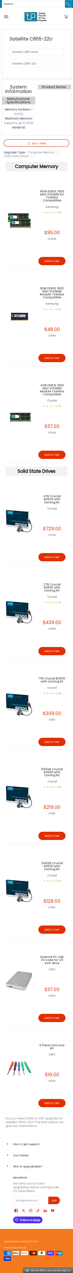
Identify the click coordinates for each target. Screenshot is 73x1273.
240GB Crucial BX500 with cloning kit (52, 866)
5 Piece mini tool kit (51, 1046)
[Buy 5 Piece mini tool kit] (19, 1068)
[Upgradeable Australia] (36, 16)
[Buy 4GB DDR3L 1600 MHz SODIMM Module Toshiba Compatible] (19, 414)
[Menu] (6, 16)
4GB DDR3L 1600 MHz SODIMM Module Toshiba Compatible (52, 389)
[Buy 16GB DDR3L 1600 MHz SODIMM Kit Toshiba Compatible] (19, 220)
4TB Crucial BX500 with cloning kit (52, 499)
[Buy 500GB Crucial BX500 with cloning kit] (19, 796)
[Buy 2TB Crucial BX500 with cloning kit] (19, 612)
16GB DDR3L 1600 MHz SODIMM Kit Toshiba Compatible (52, 196)
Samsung (51, 207)
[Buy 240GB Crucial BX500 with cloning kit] (19, 890)
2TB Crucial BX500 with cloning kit (52, 587)
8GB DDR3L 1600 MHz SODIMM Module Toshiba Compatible (52, 292)
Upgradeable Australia (16, 1241)
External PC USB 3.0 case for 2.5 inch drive (52, 960)
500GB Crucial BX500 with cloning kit (52, 772)
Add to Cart (52, 557)
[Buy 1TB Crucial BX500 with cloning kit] (19, 704)
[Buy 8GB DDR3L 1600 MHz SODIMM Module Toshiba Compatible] (19, 317)
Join (54, 1200)
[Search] (68, 4)
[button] (66, 16)
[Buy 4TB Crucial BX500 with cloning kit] (19, 521)
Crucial (52, 508)
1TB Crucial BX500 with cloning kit (52, 680)
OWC (52, 969)
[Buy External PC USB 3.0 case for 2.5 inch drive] (19, 981)
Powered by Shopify (15, 1247)
